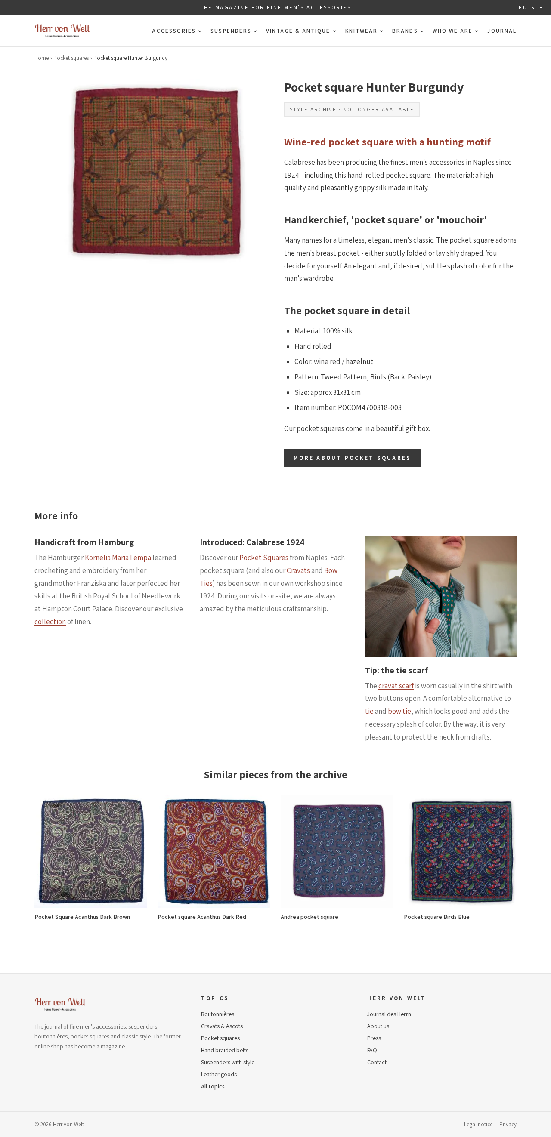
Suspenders (230, 30)
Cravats (298, 570)
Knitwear (361, 30)
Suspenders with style (227, 1062)
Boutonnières (217, 1014)
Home (41, 58)
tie (369, 711)
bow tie (399, 711)
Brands (405, 30)
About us (378, 1026)
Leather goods (219, 1074)
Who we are (453, 30)
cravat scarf (396, 685)
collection (50, 621)
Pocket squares (71, 58)
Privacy (508, 1124)
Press (374, 1038)
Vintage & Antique (298, 30)
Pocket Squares (263, 557)
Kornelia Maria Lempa (118, 557)
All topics (213, 1086)
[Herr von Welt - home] (62, 31)
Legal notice (478, 1124)
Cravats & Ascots (222, 1026)
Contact (377, 1062)
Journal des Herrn (389, 1014)
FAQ (372, 1050)
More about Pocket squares (352, 458)
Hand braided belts (224, 1050)
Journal (502, 30)
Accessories (174, 30)
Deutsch (529, 7)
